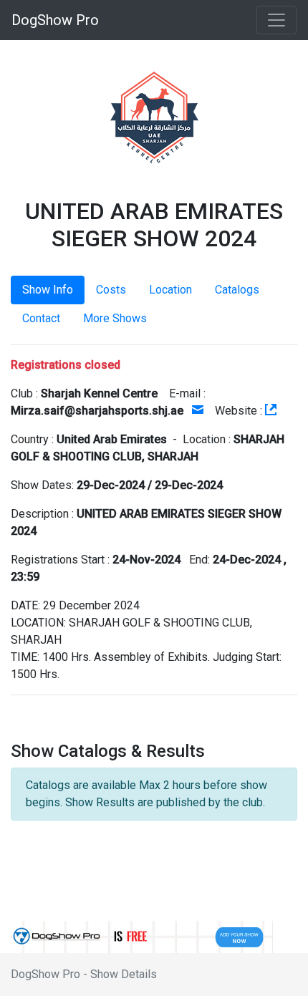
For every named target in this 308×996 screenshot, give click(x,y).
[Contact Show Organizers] (197, 410)
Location (170, 289)
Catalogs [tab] (237, 289)
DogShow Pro (55, 20)
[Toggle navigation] (276, 20)
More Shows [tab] (115, 318)
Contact (41, 318)
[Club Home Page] (270, 410)
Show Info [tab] (47, 289)
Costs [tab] (111, 289)
